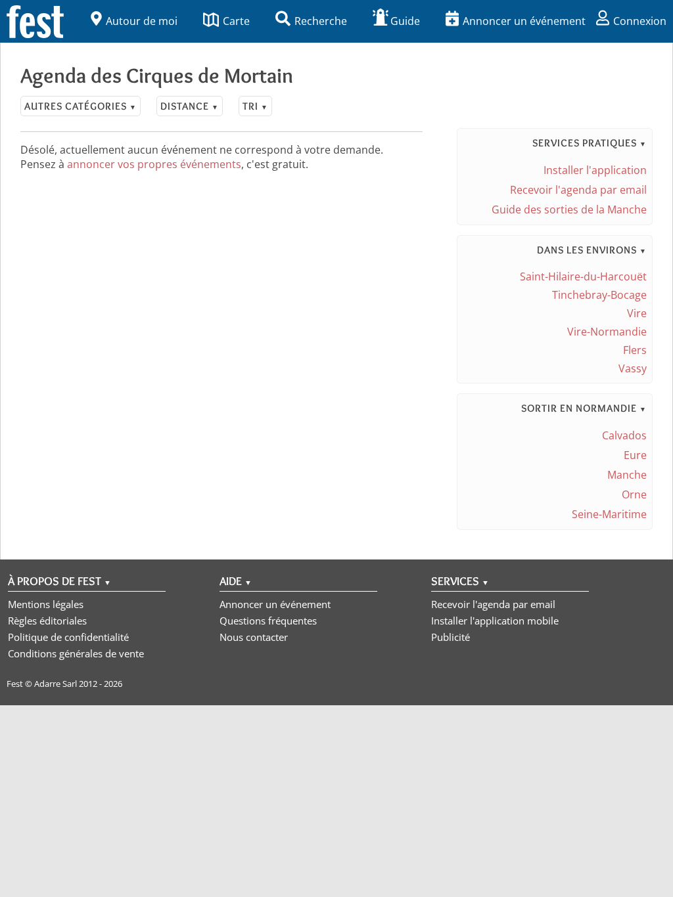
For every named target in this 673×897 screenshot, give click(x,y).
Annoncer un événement (524, 21)
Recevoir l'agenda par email (578, 190)
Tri (255, 106)
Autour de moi (141, 21)
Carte (236, 21)
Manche (627, 475)
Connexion (639, 21)
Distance (189, 106)
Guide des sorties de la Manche (569, 209)
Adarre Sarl (55, 683)
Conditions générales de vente (76, 653)
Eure (635, 455)
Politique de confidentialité (68, 637)
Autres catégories (80, 106)
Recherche (320, 21)
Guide (405, 21)
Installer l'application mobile (495, 620)
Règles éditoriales (47, 620)
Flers (635, 350)
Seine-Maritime (609, 514)
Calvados (624, 435)
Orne (634, 494)
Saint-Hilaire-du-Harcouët (583, 276)
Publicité (450, 637)
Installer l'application (595, 170)
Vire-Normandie (607, 331)
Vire (637, 313)
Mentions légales (45, 604)
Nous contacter (254, 637)
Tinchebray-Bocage (599, 295)
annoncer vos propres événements (154, 164)
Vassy (632, 368)
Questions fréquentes (268, 620)
